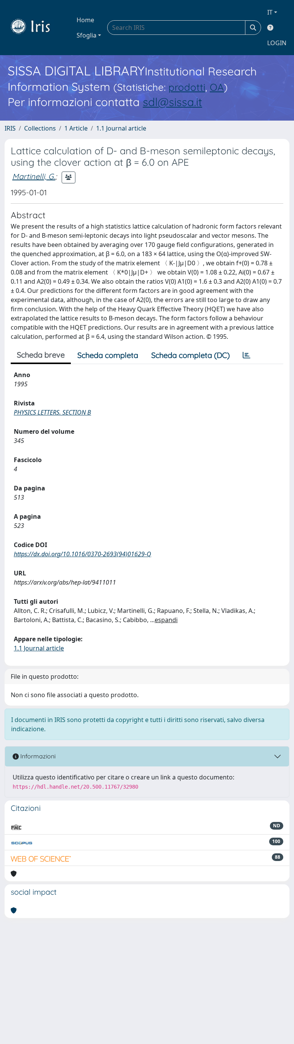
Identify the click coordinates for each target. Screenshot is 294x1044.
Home (85, 20)
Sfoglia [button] (86, 35)
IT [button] (270, 12)
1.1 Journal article (121, 128)
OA (217, 87)
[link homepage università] (36, 27)
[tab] (246, 355)
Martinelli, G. (33, 176)
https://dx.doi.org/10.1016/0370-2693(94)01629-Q (82, 554)
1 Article (76, 128)
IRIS (10, 128)
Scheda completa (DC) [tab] (190, 355)
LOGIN (276, 43)
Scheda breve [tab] (41, 354)
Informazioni (37, 756)
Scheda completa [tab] (107, 355)
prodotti (186, 87)
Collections (40, 128)
